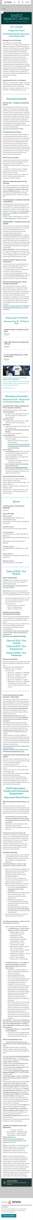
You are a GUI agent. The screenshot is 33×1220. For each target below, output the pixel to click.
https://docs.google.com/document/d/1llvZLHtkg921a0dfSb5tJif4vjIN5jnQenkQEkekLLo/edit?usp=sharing (19, 446)
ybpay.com (13, 593)
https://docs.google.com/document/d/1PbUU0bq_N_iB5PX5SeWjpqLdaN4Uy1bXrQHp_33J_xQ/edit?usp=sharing (16, 307)
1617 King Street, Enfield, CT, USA (17, 1140)
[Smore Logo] (8, 2)
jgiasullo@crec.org (11, 218)
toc (2, 12)
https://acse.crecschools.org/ (16, 1139)
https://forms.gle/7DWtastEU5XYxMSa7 (16, 467)
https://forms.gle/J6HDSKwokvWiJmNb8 (14, 636)
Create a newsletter (9, 1215)
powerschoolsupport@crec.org (15, 275)
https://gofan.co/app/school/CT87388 (13, 128)
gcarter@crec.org (11, 1137)
